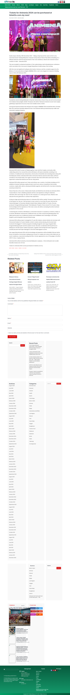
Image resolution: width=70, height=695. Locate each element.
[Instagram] (60, 2)
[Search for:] (51, 384)
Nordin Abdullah (20, 652)
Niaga (26, 4)
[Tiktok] (64, 2)
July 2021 (11, 540)
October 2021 (12, 532)
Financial (31, 388)
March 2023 (11, 489)
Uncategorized (32, 443)
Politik (22, 4)
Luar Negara (31, 4)
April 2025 (11, 426)
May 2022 (11, 514)
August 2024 (12, 446)
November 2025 (12, 408)
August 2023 (12, 476)
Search (10, 343)
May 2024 (11, 454)
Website (10, 328)
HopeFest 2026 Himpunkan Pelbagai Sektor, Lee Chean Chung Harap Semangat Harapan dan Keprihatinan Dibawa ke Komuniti (22, 649)
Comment (11, 304)
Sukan (30, 438)
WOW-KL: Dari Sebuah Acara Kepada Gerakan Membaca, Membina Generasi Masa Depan (35, 367)
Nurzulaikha (19, 633)
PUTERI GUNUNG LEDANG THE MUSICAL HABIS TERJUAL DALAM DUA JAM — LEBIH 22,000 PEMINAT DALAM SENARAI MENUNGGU (36, 359)
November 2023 (12, 469)
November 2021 (12, 529)
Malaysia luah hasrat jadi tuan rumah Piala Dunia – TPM (16, 7)
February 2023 (12, 492)
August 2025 (12, 416)
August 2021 (11, 537)
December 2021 (12, 527)
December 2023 (12, 466)
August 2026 (12, 385)
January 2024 (12, 464)
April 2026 (11, 395)
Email (9, 323)
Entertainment (32, 385)
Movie (30, 436)
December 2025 (12, 406)
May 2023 (11, 484)
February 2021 (12, 552)
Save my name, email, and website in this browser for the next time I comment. (29, 333)
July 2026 (11, 388)
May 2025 (11, 423)
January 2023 (12, 494)
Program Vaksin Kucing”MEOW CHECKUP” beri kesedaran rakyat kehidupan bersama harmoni (36, 373)
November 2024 (12, 438)
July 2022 (11, 509)
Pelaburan (31, 431)
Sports (30, 395)
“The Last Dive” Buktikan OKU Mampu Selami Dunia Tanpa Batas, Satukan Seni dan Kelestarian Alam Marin (23, 658)
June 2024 (11, 451)
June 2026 (11, 390)
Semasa (13, 4)
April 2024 (11, 456)
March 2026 (11, 398)
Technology (32, 398)
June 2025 (11, 421)
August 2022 (12, 507)
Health (30, 393)
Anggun (36, 4)
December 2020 (12, 557)
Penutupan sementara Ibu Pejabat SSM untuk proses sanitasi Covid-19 (53, 279)
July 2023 (11, 479)
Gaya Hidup (45, 4)
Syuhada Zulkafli (14, 624)
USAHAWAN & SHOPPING (34, 411)
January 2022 (12, 524)
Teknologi (31, 441)
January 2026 (12, 403)
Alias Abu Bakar (21, 17)
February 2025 (12, 431)
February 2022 (12, 522)
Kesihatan (31, 433)
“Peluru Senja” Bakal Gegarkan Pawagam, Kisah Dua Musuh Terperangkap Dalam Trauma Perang (22, 639)
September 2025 (12, 413)
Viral (41, 4)
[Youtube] (62, 2)
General (31, 390)
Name (10, 318)
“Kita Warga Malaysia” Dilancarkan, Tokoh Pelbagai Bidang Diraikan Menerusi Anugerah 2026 (35, 347)
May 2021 (11, 545)
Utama (56, 4)
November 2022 (12, 499)
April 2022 (11, 517)
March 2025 (11, 428)
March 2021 (11, 550)
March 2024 (11, 459)
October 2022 (12, 502)
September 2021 (12, 535)
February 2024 (12, 461)
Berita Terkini (7, 4)
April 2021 (11, 547)
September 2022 (12, 504)
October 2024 (12, 441)
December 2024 (12, 436)
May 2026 (11, 393)
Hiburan (18, 4)
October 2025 (12, 411)
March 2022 (11, 519)
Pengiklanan (51, 4)
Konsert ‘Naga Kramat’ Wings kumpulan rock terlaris (33, 279)
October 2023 (12, 471)
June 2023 (11, 481)
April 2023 (11, 486)
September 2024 (12, 443)
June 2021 (11, 542)
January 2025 (12, 433)
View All (22, 605)
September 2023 (12, 474)
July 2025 (11, 418)
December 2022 (12, 497)
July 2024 (11, 449)
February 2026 (12, 400)
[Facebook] (58, 2)
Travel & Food (32, 428)
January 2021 (12, 555)
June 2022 (11, 512)
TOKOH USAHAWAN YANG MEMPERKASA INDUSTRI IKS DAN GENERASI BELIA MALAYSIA (35, 353)
